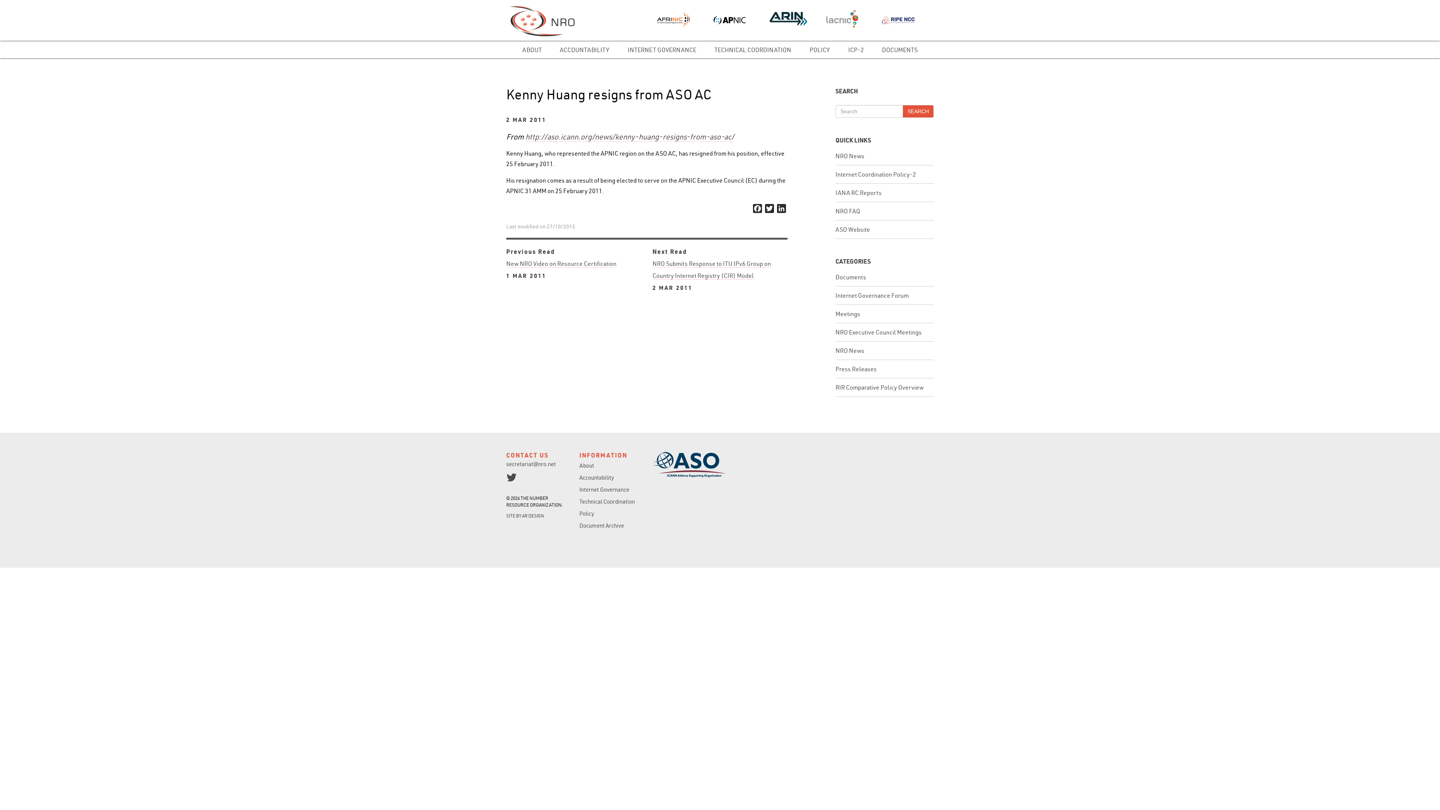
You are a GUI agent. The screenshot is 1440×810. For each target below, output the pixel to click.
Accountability (584, 50)
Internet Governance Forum (872, 295)
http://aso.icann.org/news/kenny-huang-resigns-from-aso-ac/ (629, 136)
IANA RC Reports (859, 193)
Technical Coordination (752, 50)
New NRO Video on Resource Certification (561, 269)
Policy (820, 50)
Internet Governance (662, 50)
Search (918, 111)
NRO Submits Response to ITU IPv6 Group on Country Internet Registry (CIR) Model (711, 275)
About (532, 50)
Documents (900, 50)
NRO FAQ (848, 211)
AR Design (533, 516)
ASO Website (853, 229)
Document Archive (601, 525)
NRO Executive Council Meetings (879, 332)
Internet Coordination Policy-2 (876, 174)
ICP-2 (856, 50)
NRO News (850, 156)
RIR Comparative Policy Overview (880, 387)
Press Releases (856, 369)
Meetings (848, 314)
